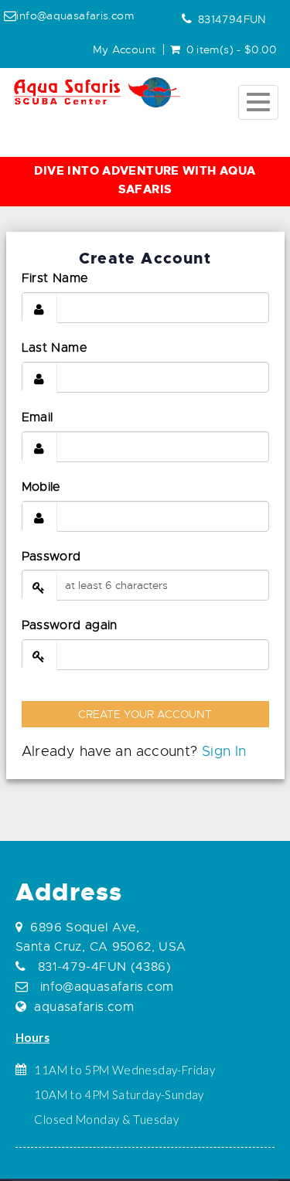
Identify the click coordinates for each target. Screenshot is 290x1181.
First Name (55, 278)
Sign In (224, 751)
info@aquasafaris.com (104, 987)
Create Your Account (145, 714)
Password (51, 556)
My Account (124, 49)
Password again (70, 625)
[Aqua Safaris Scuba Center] (96, 92)
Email (37, 417)
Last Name (54, 348)
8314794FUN (232, 19)
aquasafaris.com (84, 1007)
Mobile (41, 487)
